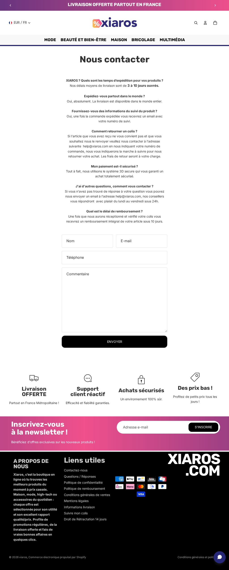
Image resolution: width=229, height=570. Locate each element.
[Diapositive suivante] (215, 5)
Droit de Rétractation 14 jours (85, 519)
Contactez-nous (75, 470)
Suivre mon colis (76, 513)
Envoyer (114, 341)
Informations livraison (79, 507)
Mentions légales (76, 501)
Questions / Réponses (80, 476)
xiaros (23, 557)
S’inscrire (203, 427)
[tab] (114, 216)
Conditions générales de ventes (87, 495)
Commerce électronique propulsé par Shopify (57, 557)
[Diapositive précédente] (10, 5)
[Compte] (205, 23)
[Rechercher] (196, 23)
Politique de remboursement (84, 488)
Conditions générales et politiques (199, 557)
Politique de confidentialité (83, 482)
